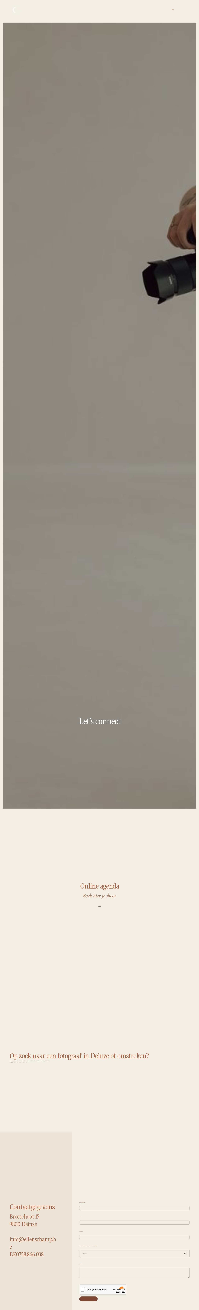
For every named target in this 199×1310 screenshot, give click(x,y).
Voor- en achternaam (82, 1202)
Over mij (182, 9)
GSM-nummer (81, 1231)
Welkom (168, 9)
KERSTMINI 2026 (189, 9)
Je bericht (81, 1264)
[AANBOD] (173, 10)
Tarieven (178, 9)
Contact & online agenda (186, 9)
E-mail (80, 1216)
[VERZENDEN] (88, 1298)
